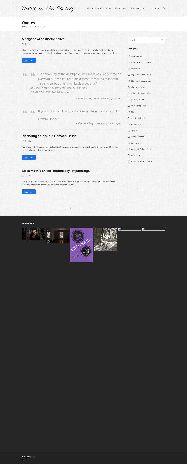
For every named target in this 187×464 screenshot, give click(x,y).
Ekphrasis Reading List (141, 81)
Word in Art (136, 155)
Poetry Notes (137, 124)
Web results (136, 143)
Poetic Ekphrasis (138, 118)
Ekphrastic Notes (138, 87)
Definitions (136, 68)
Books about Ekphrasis (141, 62)
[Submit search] (162, 40)
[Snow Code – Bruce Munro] (57, 235)
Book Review (136, 56)
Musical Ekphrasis (139, 105)
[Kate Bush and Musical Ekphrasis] (33, 233)
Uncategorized (137, 136)
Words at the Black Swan (142, 161)
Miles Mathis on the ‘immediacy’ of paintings (56, 171)
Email (24, 459)
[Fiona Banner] (153, 337)
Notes (133, 112)
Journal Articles (137, 99)
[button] (164, 8)
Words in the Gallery (48, 8)
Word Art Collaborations (141, 149)
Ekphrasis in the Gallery (141, 74)
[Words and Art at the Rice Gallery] (129, 337)
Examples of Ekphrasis (140, 93)
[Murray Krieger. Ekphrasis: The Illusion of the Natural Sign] (81, 244)
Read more (28, 60)
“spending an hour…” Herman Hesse (49, 136)
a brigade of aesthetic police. (43, 39)
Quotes (28, 44)
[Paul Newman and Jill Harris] (105, 239)
